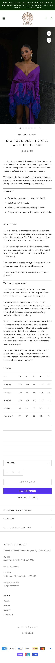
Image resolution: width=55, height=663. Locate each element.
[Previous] (14, 128)
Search (6, 601)
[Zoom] (49, 33)
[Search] (46, 18)
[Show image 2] (23, 128)
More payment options (28, 497)
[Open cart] (51, 18)
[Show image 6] (35, 128)
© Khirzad (27, 633)
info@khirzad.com (23, 315)
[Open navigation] (4, 18)
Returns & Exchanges (17, 527)
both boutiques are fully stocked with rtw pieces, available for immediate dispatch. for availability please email (27, 5)
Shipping (9, 519)
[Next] (40, 128)
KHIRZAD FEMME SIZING (17, 510)
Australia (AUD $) (26, 627)
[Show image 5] (32, 128)
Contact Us (8, 614)
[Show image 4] (29, 128)
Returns (6, 605)
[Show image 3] (26, 128)
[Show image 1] (20, 128)
